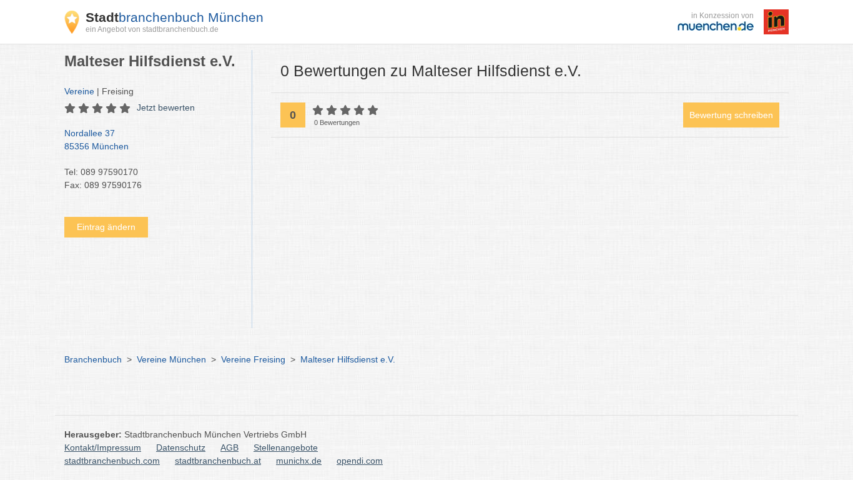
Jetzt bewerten (166, 107)
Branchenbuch (93, 359)
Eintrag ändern (106, 227)
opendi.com (360, 461)
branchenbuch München (175, 17)
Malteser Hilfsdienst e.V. (347, 359)
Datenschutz (180, 447)
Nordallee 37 (96, 139)
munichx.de (299, 461)
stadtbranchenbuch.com (112, 461)
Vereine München (171, 359)
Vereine (79, 91)
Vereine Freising (253, 359)
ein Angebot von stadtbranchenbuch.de (152, 29)
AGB (229, 447)
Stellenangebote (286, 447)
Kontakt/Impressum (102, 447)
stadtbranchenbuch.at (218, 461)
